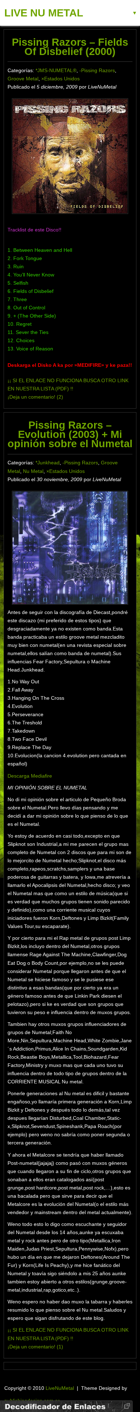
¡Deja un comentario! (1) (35, 1346)
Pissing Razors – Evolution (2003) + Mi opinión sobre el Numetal (70, 434)
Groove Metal (23, 78)
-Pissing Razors (97, 70)
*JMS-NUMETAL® (56, 70)
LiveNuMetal (60, 1388)
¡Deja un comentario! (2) (35, 397)
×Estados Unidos (60, 78)
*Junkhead (48, 462)
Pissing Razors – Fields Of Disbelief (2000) (70, 46)
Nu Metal (33, 471)
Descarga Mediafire (30, 776)
